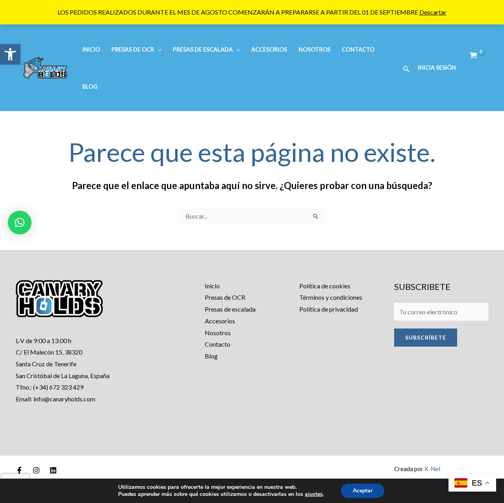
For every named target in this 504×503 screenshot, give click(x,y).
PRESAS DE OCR (132, 49)
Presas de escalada (230, 309)
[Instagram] (36, 470)
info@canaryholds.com (64, 399)
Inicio (91, 49)
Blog (90, 86)
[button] (10, 54)
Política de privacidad (328, 309)
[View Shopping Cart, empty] (473, 55)
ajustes (314, 494)
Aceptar (362, 490)
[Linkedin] (53, 470)
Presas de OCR (225, 297)
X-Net (432, 468)
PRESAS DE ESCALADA (203, 49)
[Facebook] (19, 470)
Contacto (358, 49)
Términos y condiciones (330, 297)
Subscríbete (425, 337)
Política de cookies (324, 286)
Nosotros (314, 49)
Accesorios (269, 49)
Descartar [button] (433, 12)
